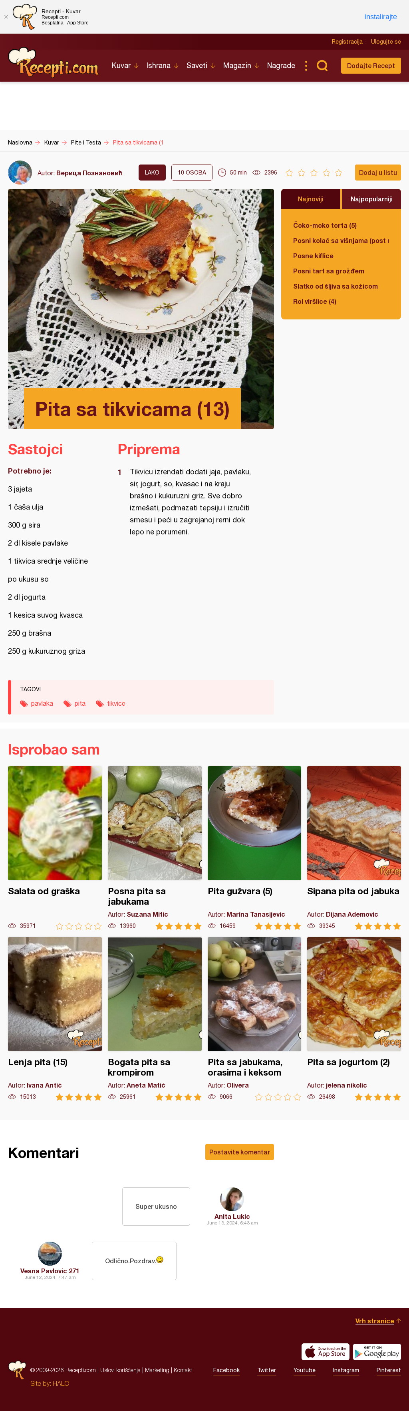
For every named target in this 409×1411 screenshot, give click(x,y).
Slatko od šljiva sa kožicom (335, 286)
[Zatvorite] (6, 16)
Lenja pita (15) (55, 1019)
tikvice (116, 703)
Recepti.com (54, 62)
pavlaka (42, 703)
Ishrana (159, 65)
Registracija (347, 41)
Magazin (237, 65)
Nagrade (281, 65)
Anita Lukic (232, 1216)
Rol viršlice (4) (314, 301)
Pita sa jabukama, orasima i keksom (255, 1019)
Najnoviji (311, 199)
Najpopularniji (372, 199)
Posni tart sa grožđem (328, 271)
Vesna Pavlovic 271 (49, 1271)
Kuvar (121, 65)
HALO (61, 1383)
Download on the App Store (325, 1351)
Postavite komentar (239, 1152)
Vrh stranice (374, 1321)
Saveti (197, 65)
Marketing (157, 1370)
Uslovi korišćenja (120, 1370)
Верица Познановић (89, 173)
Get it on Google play (377, 1351)
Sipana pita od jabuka (354, 848)
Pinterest (389, 1370)
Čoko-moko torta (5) (325, 225)
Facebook (226, 1370)
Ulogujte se (386, 41)
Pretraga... (322, 65)
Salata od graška (55, 848)
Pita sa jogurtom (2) (354, 1019)
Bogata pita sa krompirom (155, 1019)
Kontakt (183, 1370)
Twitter (266, 1370)
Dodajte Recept (371, 65)
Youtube (305, 1370)
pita (80, 703)
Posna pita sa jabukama (155, 848)
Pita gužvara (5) (255, 848)
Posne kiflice (313, 255)
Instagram (346, 1370)
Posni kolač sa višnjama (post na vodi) (341, 240)
